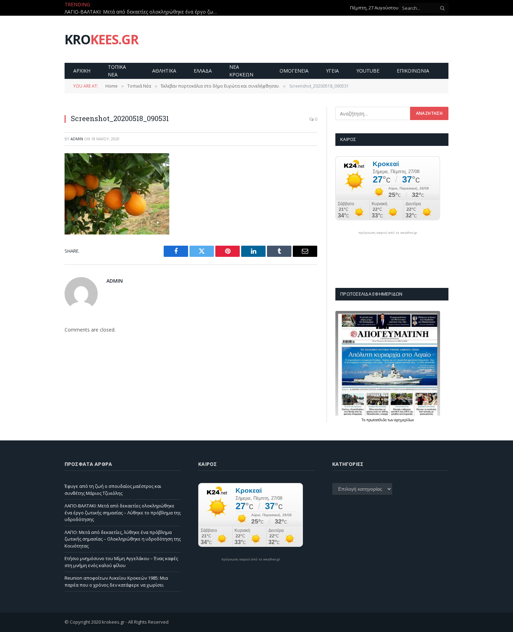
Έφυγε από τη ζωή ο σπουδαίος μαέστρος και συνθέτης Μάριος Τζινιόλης (113, 489)
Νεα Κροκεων (241, 71)
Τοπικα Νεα (117, 71)
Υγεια (332, 70)
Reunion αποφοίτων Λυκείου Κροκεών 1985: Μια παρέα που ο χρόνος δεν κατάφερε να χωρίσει (116, 581)
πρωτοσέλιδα (377, 419)
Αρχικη (81, 70)
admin (76, 138)
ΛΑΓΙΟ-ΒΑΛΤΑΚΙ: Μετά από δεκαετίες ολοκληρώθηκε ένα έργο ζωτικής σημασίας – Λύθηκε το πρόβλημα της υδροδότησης (143, 12)
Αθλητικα (164, 70)
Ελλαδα (203, 70)
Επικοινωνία (413, 70)
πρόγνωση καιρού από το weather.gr (387, 233)
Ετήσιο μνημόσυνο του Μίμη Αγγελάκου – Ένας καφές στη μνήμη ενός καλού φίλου (121, 561)
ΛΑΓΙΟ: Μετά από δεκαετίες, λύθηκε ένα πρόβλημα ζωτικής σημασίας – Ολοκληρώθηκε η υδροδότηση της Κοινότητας (123, 539)
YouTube (367, 70)
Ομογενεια (294, 70)
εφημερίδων (404, 419)
